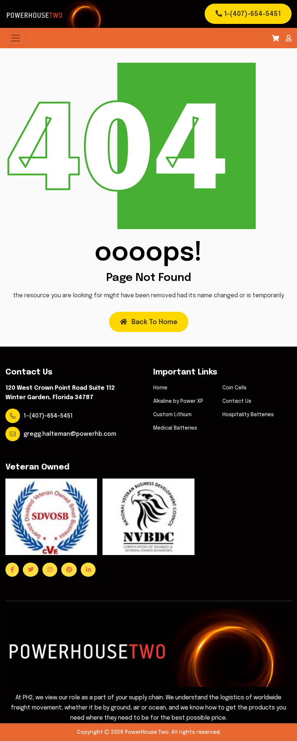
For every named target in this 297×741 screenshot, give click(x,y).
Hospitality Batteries (248, 414)
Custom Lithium (172, 414)
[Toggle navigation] (15, 38)
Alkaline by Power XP (178, 401)
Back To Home (154, 322)
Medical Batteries (175, 428)
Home (160, 387)
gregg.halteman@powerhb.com (70, 434)
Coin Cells (234, 387)
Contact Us (236, 401)
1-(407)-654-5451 (251, 14)
